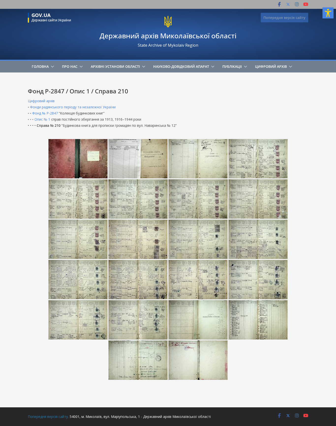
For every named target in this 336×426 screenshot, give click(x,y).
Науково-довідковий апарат (181, 66)
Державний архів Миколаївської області (168, 35)
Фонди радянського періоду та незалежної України (73, 107)
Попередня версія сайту (284, 17)
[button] (51, 66)
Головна (40, 66)
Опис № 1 (42, 119)
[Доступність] (328, 12)
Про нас (69, 66)
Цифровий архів (271, 66)
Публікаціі (232, 66)
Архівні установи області (115, 66)
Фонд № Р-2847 (45, 113)
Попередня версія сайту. (48, 416)
